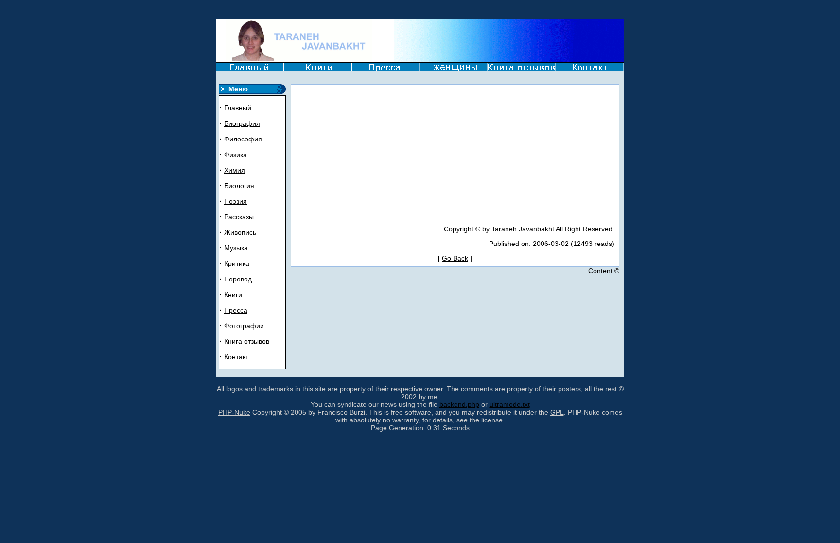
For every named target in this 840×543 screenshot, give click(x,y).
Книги (233, 294)
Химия (234, 170)
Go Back (455, 258)
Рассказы (239, 217)
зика (240, 154)
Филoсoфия (243, 139)
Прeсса (235, 310)
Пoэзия (235, 201)
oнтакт (238, 357)
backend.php (459, 404)
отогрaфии (246, 326)
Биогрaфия (242, 123)
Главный (237, 108)
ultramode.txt (510, 404)
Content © (603, 271)
